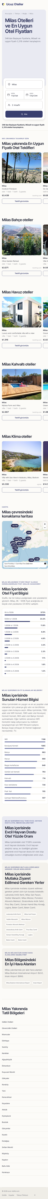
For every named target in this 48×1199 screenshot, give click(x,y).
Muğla (25, 13)
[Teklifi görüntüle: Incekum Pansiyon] (21, 167)
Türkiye (17, 13)
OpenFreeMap (9, 563)
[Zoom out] (45, 527)
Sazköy (5, 1047)
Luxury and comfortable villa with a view (18, 333)
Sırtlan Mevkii (7, 1147)
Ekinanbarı (6, 1066)
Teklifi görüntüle (22, 201)
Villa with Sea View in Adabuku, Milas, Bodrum (20, 477)
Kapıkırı (5, 1160)
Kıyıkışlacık (6, 1116)
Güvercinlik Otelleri (9, 1028)
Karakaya (6, 1172)
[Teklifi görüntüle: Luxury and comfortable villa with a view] (21, 312)
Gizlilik (4, 1195)
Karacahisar (7, 1097)
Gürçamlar (6, 1128)
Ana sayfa (8, 13)
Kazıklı (4, 1135)
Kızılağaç (5, 1141)
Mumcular (6, 1034)
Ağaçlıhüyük (7, 1059)
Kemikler (5, 1053)
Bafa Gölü (6, 1166)
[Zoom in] (45, 524)
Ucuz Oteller (14, 4)
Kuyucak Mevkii (8, 1072)
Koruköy (5, 1085)
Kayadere (6, 1103)
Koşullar (11, 1195)
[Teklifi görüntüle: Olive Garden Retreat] (21, 240)
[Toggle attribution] (45, 563)
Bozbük (5, 1122)
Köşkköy (5, 1153)
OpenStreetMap (9, 566)
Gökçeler (5, 1078)
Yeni (3, 1091)
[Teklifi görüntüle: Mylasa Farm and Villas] (21, 384)
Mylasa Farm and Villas (11, 405)
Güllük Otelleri (7, 1022)
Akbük (4, 1110)
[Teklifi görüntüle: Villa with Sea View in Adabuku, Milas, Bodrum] (21, 456)
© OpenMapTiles (20, 563)
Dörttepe (5, 1041)
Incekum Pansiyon (9, 189)
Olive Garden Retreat (10, 261)
